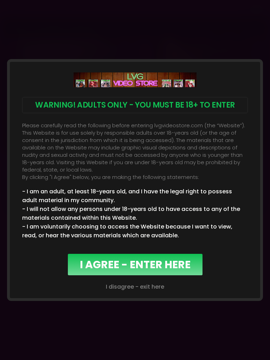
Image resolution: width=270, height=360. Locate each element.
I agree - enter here (135, 264)
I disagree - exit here (135, 287)
